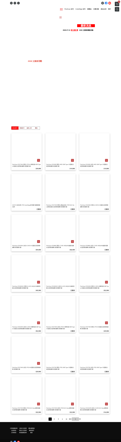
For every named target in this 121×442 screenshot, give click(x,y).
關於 (31, 434)
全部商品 (13, 432)
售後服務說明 (23, 434)
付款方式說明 (23, 430)
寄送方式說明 (23, 432)
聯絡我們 (31, 432)
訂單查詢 (13, 434)
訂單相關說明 (13, 430)
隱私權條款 (31, 430)
